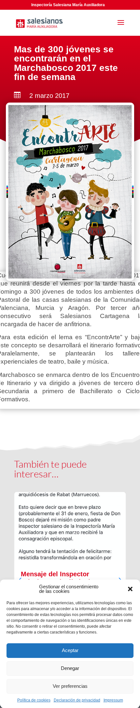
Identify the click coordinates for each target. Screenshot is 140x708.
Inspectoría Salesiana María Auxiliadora (68, 5)
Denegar (70, 668)
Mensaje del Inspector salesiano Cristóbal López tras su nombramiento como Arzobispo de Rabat (70, 575)
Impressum (113, 700)
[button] (130, 589)
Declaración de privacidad (77, 700)
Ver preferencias (70, 686)
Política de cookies (33, 700)
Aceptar (70, 650)
